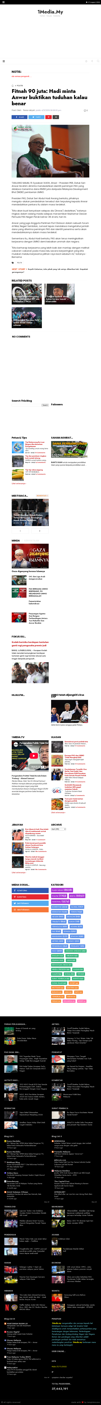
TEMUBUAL (56, 996)
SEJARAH (55, 960)
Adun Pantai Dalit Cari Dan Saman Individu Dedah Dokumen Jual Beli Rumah (72, 1163)
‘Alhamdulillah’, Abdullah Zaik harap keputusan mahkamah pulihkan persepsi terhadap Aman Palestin (81, 1213)
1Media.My (50, 11)
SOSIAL (68, 974)
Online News (12, 1173)
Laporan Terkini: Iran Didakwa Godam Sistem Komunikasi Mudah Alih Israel (33, 1213)
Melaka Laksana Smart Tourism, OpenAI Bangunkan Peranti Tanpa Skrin (33, 1223)
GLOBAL (74, 907)
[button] (3, 2)
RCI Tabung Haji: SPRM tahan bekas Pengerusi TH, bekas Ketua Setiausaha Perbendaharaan (25, 1144)
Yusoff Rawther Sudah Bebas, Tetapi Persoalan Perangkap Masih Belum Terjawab (28, 518)
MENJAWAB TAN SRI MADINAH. (19, 1325)
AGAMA (74, 926)
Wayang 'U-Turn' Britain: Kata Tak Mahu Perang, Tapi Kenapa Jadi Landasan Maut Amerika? (80, 1040)
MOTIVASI (56, 987)
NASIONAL (56, 901)
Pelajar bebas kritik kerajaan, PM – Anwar (22, 1342)
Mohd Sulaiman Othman (17, 1192)
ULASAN (76, 969)
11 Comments (80, 746)
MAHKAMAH (57, 936)
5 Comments (41, 474)
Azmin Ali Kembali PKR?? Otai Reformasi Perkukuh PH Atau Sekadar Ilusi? (25, 1165)
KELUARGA (68, 1001)
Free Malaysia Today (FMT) (19, 1357)
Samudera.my (13, 1181)
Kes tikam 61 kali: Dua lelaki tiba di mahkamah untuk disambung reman (36, 831)
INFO (77, 992)
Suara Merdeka (13, 1141)
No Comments (41, 851)
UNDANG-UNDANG (73, 951)
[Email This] (56, 117)
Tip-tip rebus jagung (34, 470)
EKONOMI (71, 916)
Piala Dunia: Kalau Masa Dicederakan (26, 1039)
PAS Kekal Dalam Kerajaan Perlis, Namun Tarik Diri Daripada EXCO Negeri (33, 1068)
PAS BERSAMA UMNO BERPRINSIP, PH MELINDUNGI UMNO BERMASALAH (38, 592)
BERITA (72, 896)
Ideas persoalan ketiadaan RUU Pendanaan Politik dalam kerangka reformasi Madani (80, 1279)
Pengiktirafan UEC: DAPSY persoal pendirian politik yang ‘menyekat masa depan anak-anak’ (33, 1251)
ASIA (67, 992)
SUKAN (72, 921)
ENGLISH (55, 955)
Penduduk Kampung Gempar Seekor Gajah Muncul (26, 1175)
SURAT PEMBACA (59, 978)
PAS (53, 931)
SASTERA (70, 987)
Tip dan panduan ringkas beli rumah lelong (35, 457)
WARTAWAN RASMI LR (17, 1323)
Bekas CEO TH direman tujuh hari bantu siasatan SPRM (80, 1221)
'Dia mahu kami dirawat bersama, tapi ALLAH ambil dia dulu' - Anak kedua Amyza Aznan (33, 1297)
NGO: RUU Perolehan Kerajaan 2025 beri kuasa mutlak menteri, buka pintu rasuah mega (32, 1096)
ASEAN (70, 996)
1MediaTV (56, 921)
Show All (46, 1202)
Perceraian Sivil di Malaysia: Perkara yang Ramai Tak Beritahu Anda (24, 1184)
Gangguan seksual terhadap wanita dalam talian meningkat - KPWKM (81, 1306)
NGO (54, 951)
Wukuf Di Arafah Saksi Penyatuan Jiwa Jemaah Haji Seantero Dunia (80, 1123)
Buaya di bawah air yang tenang (25, 1029)
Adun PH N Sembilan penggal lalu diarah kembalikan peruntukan (22, 1370)
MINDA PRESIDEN (59, 969)
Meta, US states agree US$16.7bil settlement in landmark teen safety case (24, 1360)
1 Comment (41, 840)
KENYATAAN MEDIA (60, 964)
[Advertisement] (50, 39)
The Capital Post (61, 1181)
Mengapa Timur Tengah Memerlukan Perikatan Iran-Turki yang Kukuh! (79, 1058)
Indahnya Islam (64, 1238)
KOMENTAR (56, 907)
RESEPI (80, 1001)
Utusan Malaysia (14, 1340)
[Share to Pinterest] (48, 117)
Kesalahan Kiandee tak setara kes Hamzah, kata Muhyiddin (24, 1195)
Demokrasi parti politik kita (76, 741)
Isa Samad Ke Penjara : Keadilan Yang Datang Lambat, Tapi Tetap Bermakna (80, 1068)
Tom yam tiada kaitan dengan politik (74, 800)
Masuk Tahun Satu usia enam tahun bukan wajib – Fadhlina (33, 1239)
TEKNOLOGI (57, 926)
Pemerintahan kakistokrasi (35, 602)
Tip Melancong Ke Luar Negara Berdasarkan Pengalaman (35, 444)
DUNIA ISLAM (57, 983)
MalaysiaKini (12, 1367)
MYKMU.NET (59, 1192)
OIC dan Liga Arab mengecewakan (37, 577)
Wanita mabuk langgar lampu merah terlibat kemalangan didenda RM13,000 (34, 860)
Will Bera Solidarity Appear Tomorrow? (68, 1154)
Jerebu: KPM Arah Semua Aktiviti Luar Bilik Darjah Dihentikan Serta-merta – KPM (72, 1174)
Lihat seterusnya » (19, 483)
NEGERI (55, 916)
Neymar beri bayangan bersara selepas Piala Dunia (32, 1278)
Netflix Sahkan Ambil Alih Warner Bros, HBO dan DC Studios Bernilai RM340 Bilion (33, 1307)
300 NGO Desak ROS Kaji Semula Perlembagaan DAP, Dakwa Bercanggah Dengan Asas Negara (33, 1086)
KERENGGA (59, 1141)
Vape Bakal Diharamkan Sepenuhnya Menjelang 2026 (31, 1113)
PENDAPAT (75, 946)
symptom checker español (62, 1377)
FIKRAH (55, 1001)
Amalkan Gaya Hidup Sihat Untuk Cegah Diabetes (32, 1123)
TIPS (79, 974)
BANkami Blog (13, 1162)
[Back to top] (95, 1399)
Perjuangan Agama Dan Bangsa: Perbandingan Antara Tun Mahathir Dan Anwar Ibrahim (38, 618)
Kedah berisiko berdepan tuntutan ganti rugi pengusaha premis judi (30, 643)
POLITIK (20, 85)
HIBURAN (70, 955)
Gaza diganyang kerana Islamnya (28, 571)
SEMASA (67, 931)
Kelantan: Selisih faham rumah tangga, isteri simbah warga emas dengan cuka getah (72, 1144)
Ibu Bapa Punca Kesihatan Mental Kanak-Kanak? (80, 1113)
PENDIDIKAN (57, 946)
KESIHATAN (56, 911)
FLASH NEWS (57, 890)
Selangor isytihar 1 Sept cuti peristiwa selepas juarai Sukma (32, 1268)
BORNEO (70, 941)
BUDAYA (55, 992)
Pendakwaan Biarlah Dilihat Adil (73, 1249)
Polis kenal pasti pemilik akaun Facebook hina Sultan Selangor (35, 845)
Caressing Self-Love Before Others (74, 1296)
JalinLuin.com (60, 1160)
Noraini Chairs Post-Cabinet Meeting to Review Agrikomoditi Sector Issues (71, 1184)
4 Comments (41, 462)
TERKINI (74, 911)
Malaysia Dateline (62, 1170)
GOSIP (72, 983)
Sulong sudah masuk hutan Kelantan (20, 1334)
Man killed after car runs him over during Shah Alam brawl (73, 1195)
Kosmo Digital (13, 1332)
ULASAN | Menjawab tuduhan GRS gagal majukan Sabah (73, 787)
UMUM (69, 960)
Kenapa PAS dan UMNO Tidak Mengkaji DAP (74, 756)
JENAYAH (74, 936)
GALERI (55, 974)
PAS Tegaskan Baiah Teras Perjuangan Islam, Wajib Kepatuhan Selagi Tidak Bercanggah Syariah (33, 1058)
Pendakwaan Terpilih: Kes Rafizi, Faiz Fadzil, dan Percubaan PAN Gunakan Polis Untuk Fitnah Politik (76, 772)
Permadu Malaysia (62, 1151)
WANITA (76, 978)
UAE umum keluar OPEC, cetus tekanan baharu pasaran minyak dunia (79, 1269)
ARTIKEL (55, 941)
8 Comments (40, 453)
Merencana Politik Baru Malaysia (72, 1095)
